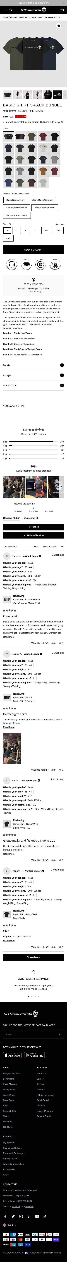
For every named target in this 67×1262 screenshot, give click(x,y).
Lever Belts (8, 1079)
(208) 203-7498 (28, 989)
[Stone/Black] (20, 159)
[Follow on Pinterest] (29, 1216)
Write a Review (40, 536)
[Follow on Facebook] (5, 1216)
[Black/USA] (8, 159)
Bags (5, 1105)
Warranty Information (13, 1164)
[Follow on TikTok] (45, 1216)
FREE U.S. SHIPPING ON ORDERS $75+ (34, 3)
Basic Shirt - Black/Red (25, 916)
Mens (6, 1116)
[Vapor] (43, 182)
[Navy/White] (43, 159)
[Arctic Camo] (31, 159)
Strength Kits (9, 1111)
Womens (7, 1121)
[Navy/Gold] (8, 148)
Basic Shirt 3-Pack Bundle (26, 601)
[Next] (63, 3)
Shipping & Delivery (12, 1148)
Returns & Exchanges (13, 1153)
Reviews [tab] (11, 518)
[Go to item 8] (37, 95)
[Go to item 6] (17, 95)
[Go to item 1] (7, 95)
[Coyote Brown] (43, 171)
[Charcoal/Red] (20, 148)
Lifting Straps (9, 1089)
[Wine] (54, 171)
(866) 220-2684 (24, 1201)
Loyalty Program (45, 1111)
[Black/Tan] (8, 171)
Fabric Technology (46, 1095)
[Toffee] (31, 182)
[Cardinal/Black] (43, 136)
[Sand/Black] (43, 148)
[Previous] (3, 3)
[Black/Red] (54, 148)
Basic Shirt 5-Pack (24, 699)
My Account (8, 1142)
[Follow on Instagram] (21, 1216)
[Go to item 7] (27, 95)
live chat (29, 1206)
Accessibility (9, 1169)
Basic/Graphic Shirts (27, 17)
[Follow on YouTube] (37, 1216)
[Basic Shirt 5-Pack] (20, 136)
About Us (41, 1073)
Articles (40, 1084)
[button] (23, 111)
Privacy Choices (35, 1253)
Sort (36, 546)
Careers (41, 1079)
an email (16, 1206)
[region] (33, 487)
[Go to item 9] (47, 95)
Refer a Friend (44, 1116)
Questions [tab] (31, 518)
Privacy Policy (10, 1158)
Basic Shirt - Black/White (25, 826)
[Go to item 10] (57, 95)
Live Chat (42, 989)
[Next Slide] (61, 487)
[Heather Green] (20, 182)
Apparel (13, 17)
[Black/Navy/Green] (8, 136)
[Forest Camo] (20, 171)
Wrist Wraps (9, 1095)
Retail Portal (43, 1100)
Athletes (41, 1089)
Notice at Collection (52, 1253)
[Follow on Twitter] (13, 1216)
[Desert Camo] (31, 171)
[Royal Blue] (8, 182)
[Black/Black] (54, 136)
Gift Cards (8, 1127)
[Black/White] (31, 148)
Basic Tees (8, 1100)
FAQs (6, 1174)
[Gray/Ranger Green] (54, 159)
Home (5, 17)
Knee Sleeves (10, 1084)
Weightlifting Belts (12, 1073)
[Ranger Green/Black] (31, 136)
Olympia (41, 1105)
